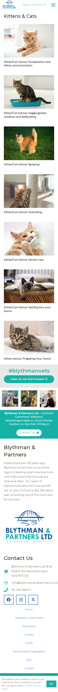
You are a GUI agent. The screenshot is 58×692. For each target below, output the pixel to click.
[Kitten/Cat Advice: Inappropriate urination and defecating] (29, 92)
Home (29, 609)
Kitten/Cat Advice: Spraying (21, 164)
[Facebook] (9, 600)
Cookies (29, 634)
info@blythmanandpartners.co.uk (34, 582)
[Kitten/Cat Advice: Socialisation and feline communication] (29, 41)
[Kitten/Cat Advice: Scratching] (29, 191)
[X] (33, 600)
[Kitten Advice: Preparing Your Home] (29, 337)
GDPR (29, 643)
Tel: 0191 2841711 (21, 589)
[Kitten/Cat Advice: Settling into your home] (29, 286)
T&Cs (29, 659)
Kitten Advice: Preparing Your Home (27, 358)
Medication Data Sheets (29, 617)
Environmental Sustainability (29, 651)
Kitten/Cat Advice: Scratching (23, 212)
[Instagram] (21, 600)
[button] (34, 4)
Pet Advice (29, 626)
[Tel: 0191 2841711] (7, 590)
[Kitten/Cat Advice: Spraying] (29, 143)
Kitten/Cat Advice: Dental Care (24, 259)
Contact (29, 668)
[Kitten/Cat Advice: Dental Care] (29, 238)
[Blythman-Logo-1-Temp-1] (9, 4)
